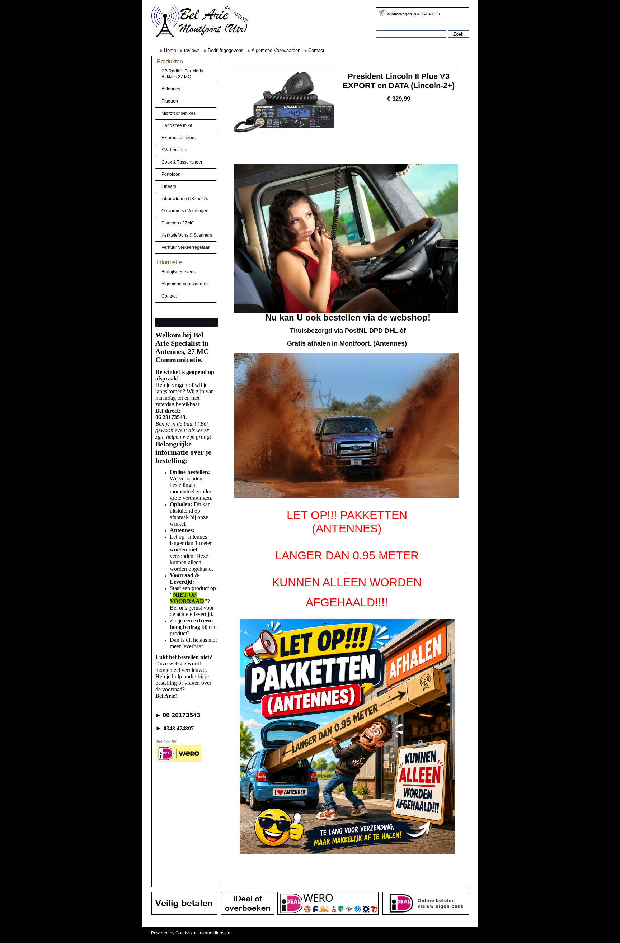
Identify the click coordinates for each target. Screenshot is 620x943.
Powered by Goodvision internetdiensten (190, 932)
